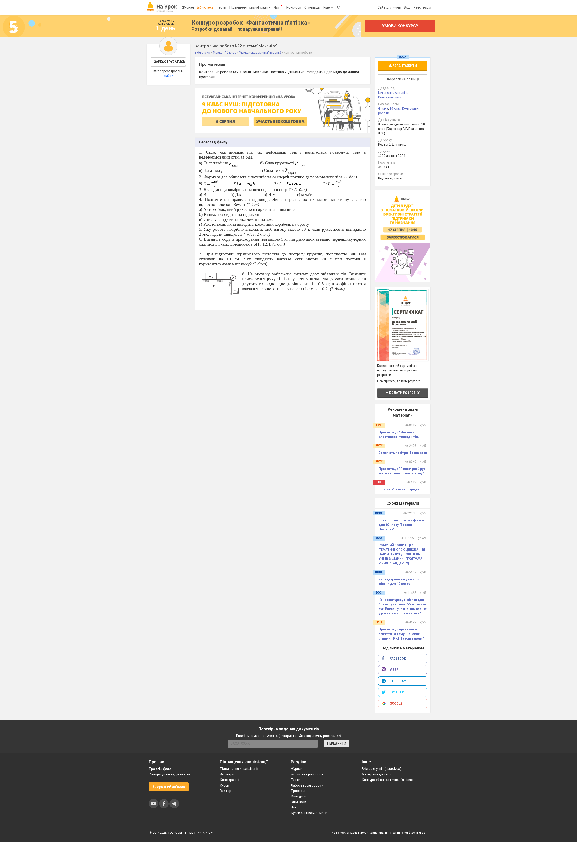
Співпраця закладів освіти (169, 774)
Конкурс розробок (251, 22)
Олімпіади (298, 802)
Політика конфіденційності (408, 832)
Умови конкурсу (400, 25)
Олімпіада (312, 7)
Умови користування (373, 832)
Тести (221, 7)
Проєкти (298, 791)
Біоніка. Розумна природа (399, 489)
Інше (327, 7)
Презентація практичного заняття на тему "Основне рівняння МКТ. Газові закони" (401, 634)
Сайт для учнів (389, 7)
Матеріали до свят (376, 774)
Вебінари (227, 774)
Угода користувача (344, 832)
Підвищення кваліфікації (248, 7)
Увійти (168, 75)
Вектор (225, 791)
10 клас (395, 108)
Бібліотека (205, 7)
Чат (278, 7)
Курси (224, 785)
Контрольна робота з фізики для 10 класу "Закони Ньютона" (401, 524)
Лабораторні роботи (307, 785)
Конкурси (293, 7)
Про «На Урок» (160, 769)
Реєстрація (422, 7)
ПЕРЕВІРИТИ (336, 743)
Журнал (188, 7)
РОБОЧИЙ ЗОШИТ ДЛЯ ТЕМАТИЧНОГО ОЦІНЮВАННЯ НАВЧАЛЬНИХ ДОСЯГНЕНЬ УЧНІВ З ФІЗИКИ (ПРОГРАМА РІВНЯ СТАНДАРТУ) (402, 554)
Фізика (383, 108)
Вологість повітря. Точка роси (403, 453)
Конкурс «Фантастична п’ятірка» (388, 780)
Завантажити (404, 66)
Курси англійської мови (309, 813)
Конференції (229, 780)
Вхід (407, 7)
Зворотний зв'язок (168, 786)
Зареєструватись (169, 62)
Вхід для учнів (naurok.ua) (381, 769)
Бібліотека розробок (307, 774)
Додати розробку (404, 393)
